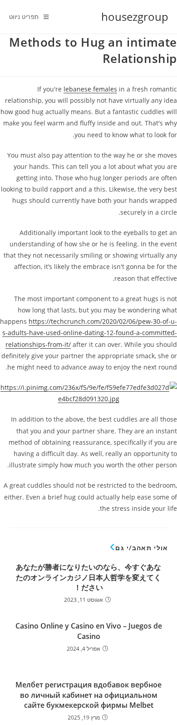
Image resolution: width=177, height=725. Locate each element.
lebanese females (90, 89)
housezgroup (134, 16)
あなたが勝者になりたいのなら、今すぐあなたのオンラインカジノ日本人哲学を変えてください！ (88, 577)
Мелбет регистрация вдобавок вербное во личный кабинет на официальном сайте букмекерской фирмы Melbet (88, 695)
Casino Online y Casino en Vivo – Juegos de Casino (88, 631)
